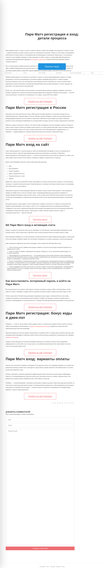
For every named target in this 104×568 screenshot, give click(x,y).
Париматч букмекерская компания (39, 326)
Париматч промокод (12, 337)
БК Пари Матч (43, 566)
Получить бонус (52, 66)
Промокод (58, 566)
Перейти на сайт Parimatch (40, 101)
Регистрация (52, 566)
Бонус (47, 566)
